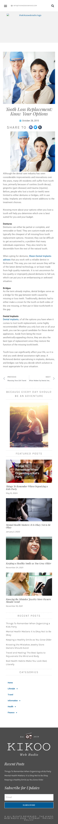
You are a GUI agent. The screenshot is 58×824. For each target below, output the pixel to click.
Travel (10, 694)
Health (10, 706)
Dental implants (11, 319)
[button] (5, 5)
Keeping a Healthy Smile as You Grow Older (28, 563)
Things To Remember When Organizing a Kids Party (27, 488)
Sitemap (34, 818)
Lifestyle (11, 689)
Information (13, 700)
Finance (11, 712)
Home (10, 683)
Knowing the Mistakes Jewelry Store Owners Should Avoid (28, 600)
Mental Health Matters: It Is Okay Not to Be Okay (28, 526)
